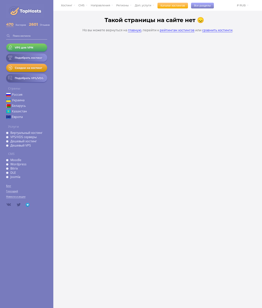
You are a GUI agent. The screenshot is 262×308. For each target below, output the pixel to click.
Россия (17, 94)
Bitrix (14, 168)
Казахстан (19, 111)
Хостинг (66, 5)
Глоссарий (12, 191)
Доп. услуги (143, 5)
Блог (8, 185)
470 (10, 24)
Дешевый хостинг (23, 141)
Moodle (15, 160)
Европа (17, 117)
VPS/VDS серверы (23, 137)
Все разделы (202, 5)
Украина (18, 100)
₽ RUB (241, 5)
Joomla (15, 177)
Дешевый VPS (20, 145)
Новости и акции (16, 196)
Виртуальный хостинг (26, 133)
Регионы (122, 5)
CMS (81, 5)
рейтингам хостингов (177, 30)
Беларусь (19, 106)
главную (134, 30)
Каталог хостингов (173, 5)
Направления (100, 5)
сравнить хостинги (217, 30)
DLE (13, 172)
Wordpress (18, 164)
